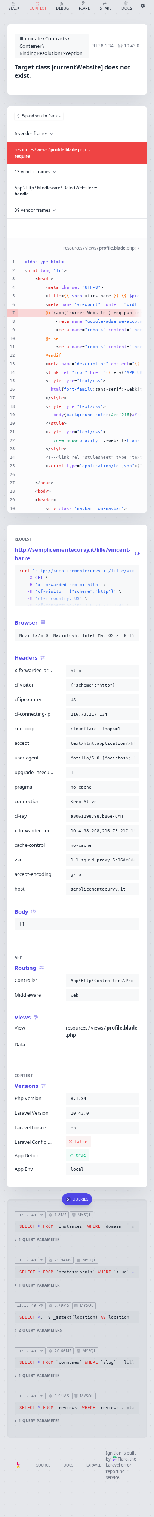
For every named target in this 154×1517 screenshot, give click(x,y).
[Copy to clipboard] (132, 571)
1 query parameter (39, 1239)
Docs (68, 1465)
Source (43, 1465)
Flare (122, 1459)
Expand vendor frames (41, 116)
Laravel (93, 1465)
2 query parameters (40, 1330)
